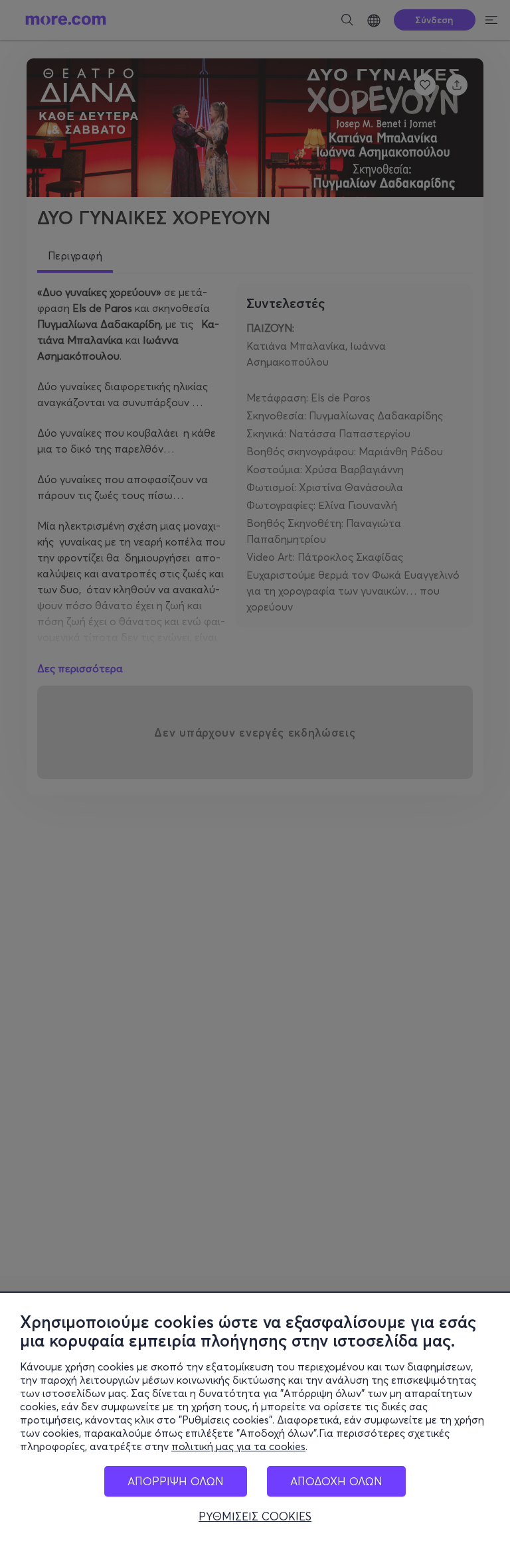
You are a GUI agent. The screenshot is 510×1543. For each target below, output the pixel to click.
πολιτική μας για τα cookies (238, 1446)
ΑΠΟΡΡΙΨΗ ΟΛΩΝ (176, 1481)
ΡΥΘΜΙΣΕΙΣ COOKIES (255, 1516)
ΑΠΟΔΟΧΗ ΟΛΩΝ (336, 1481)
